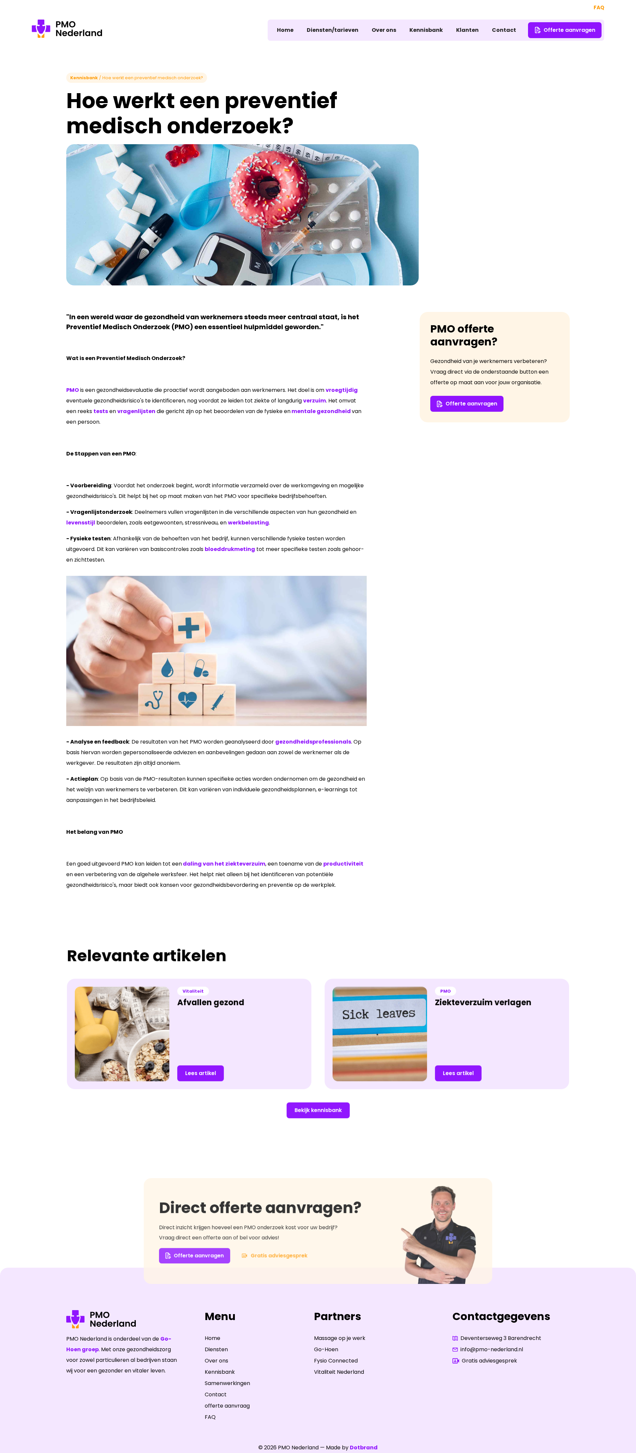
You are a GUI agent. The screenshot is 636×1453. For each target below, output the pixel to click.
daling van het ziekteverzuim (223, 864)
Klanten (467, 30)
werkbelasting (248, 522)
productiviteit (343, 864)
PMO (72, 390)
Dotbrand (364, 1447)
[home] (67, 30)
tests (100, 411)
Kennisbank (426, 30)
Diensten (216, 1349)
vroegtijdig (342, 390)
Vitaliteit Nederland (339, 1372)
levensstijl (80, 522)
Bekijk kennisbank (318, 1110)
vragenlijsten (136, 411)
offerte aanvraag (227, 1406)
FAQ (599, 7)
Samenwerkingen (227, 1383)
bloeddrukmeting (230, 549)
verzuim (314, 400)
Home (285, 30)
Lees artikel (200, 1073)
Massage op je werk (339, 1338)
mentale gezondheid (321, 411)
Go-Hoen (326, 1349)
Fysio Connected (336, 1360)
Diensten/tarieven (332, 30)
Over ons (384, 30)
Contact (504, 30)
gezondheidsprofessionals (313, 742)
